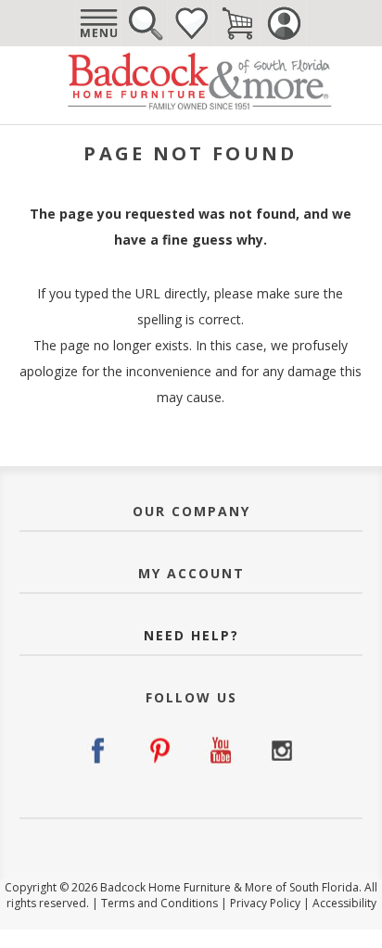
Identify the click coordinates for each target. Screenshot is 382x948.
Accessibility (344, 903)
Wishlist (191, 23)
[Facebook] (100, 750)
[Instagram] (281, 750)
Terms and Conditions (159, 903)
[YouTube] (221, 750)
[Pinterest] (161, 750)
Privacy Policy (265, 903)
